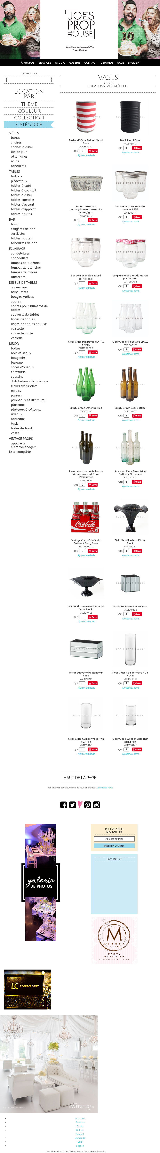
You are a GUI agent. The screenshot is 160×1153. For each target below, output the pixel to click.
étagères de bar (23, 229)
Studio (60, 62)
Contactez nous (105, 787)
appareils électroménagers (23, 445)
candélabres (20, 253)
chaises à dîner (22, 147)
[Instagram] (96, 805)
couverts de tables (25, 314)
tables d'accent (22, 204)
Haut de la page (80, 777)
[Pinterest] (88, 805)
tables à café (21, 186)
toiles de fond (21, 428)
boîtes (15, 348)
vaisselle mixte (22, 333)
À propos (28, 62)
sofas (15, 161)
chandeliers (19, 258)
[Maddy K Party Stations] (114, 940)
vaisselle (17, 328)
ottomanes (19, 156)
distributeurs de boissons (29, 381)
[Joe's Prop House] (80, 24)
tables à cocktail (23, 190)
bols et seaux (21, 353)
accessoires (19, 287)
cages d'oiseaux (22, 367)
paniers (16, 395)
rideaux (16, 414)
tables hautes (21, 214)
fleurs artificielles (24, 386)
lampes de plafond (25, 263)
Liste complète (20, 452)
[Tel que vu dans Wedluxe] (49, 1112)
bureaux (17, 362)
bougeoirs (18, 358)
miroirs (16, 391)
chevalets (18, 372)
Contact (90, 62)
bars (14, 224)
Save (94, 150)
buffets (16, 176)
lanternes (18, 277)
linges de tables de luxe (29, 324)
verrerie (17, 338)
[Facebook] (64, 805)
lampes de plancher (26, 267)
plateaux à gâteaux (26, 409)
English (133, 62)
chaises (16, 142)
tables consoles (23, 200)
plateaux (18, 405)
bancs (15, 138)
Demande (106, 62)
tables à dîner (21, 195)
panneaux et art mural (28, 400)
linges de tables (23, 319)
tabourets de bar (24, 243)
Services (44, 62)
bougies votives (22, 297)
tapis (14, 423)
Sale (120, 62)
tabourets (18, 166)
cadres (16, 301)
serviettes (18, 234)
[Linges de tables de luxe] (80, 989)
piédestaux (19, 181)
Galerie (74, 62)
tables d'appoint (23, 209)
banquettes (19, 292)
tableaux (18, 419)
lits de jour (19, 152)
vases (15, 433)
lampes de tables (24, 272)
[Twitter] (72, 805)
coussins (17, 376)
